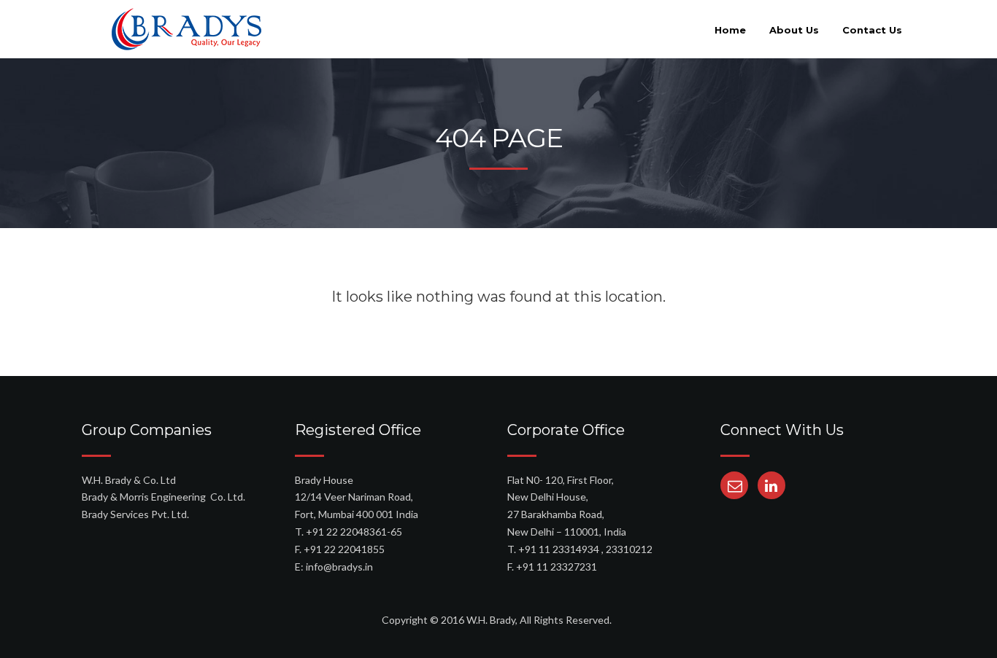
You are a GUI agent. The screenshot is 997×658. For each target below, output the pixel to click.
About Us (794, 30)
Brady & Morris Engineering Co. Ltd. (163, 496)
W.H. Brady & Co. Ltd (129, 480)
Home (730, 30)
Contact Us (872, 30)
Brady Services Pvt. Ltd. (135, 514)
